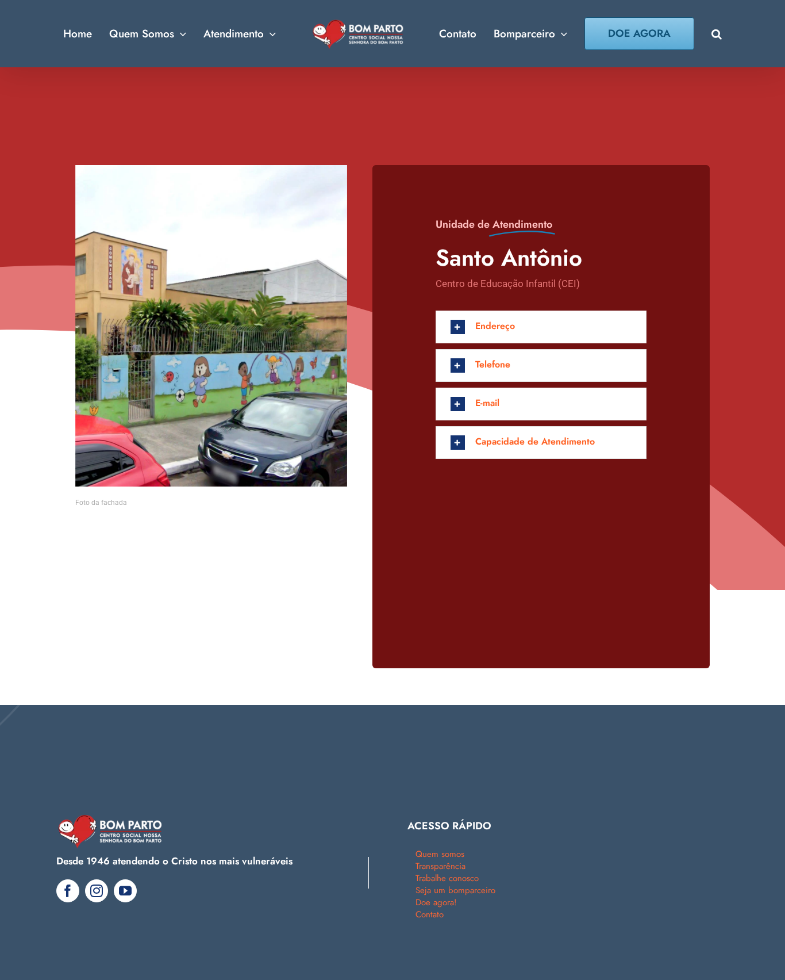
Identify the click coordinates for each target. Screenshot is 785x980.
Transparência (440, 866)
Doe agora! (436, 902)
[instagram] (96, 890)
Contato (429, 914)
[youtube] (125, 890)
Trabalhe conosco (447, 878)
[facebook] (67, 890)
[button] (699, 33)
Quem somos (439, 854)
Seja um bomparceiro (455, 890)
